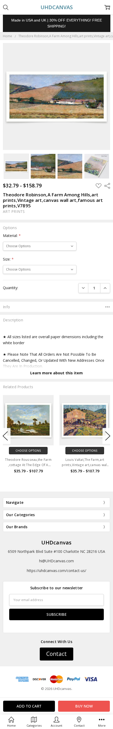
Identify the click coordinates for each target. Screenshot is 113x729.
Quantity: (10, 287)
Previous (5, 436)
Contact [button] (56, 653)
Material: (12, 235)
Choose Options (28, 450)
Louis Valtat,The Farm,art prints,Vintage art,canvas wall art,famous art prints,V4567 (85, 464)
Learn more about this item (56, 372)
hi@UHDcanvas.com (56, 560)
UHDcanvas (56, 542)
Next (107, 436)
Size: (8, 259)
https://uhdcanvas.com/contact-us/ (56, 570)
